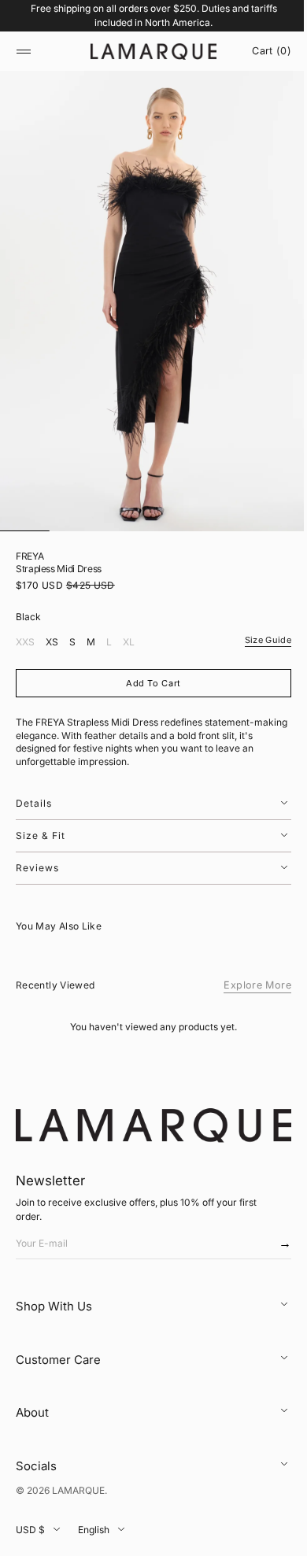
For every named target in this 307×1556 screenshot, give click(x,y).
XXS (25, 643)
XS (52, 643)
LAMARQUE (78, 1490)
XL (129, 643)
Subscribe (270, 1247)
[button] (23, 51)
